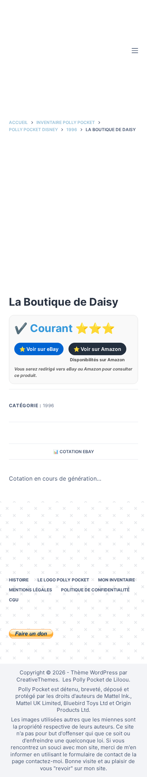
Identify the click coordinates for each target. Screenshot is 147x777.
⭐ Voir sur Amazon (97, 349)
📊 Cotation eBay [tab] (73, 451)
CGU (14, 599)
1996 (49, 405)
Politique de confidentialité (95, 589)
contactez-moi (44, 761)
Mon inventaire (116, 579)
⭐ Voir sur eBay (39, 349)
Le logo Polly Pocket (63, 579)
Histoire (19, 579)
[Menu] (135, 50)
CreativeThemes (37, 679)
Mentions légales (30, 589)
